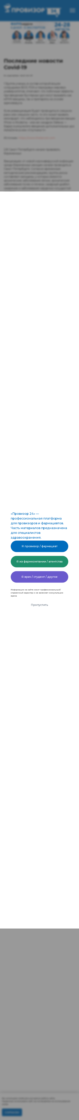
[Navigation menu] (72, 10)
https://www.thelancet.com (36, 138)
